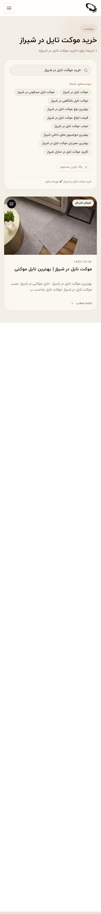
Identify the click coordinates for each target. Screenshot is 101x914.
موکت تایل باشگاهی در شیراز (69, 101)
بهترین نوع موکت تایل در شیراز (67, 109)
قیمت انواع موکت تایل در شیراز (67, 118)
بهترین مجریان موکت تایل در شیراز (65, 143)
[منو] (9, 8)
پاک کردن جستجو (71, 167)
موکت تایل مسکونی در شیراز (35, 92)
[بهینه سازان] (91, 8)
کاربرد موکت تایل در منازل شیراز (67, 152)
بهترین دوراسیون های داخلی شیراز (66, 135)
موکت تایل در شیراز (75, 92)
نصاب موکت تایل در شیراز (71, 126)
